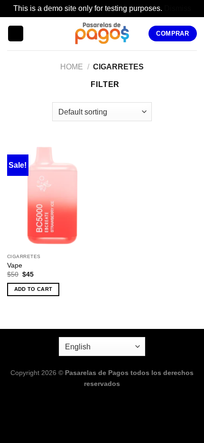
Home (71, 67)
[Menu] (15, 33)
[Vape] (52, 194)
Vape (14, 265)
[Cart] (35, 33)
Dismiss (177, 8)
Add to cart (33, 289)
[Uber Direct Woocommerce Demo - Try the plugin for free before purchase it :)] (102, 33)
